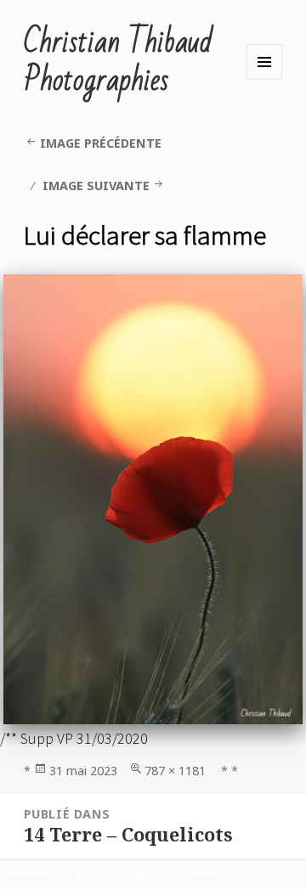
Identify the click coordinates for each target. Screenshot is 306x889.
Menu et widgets (264, 62)
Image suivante (96, 185)
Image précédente (101, 143)
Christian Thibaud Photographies (118, 62)
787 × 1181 (175, 770)
